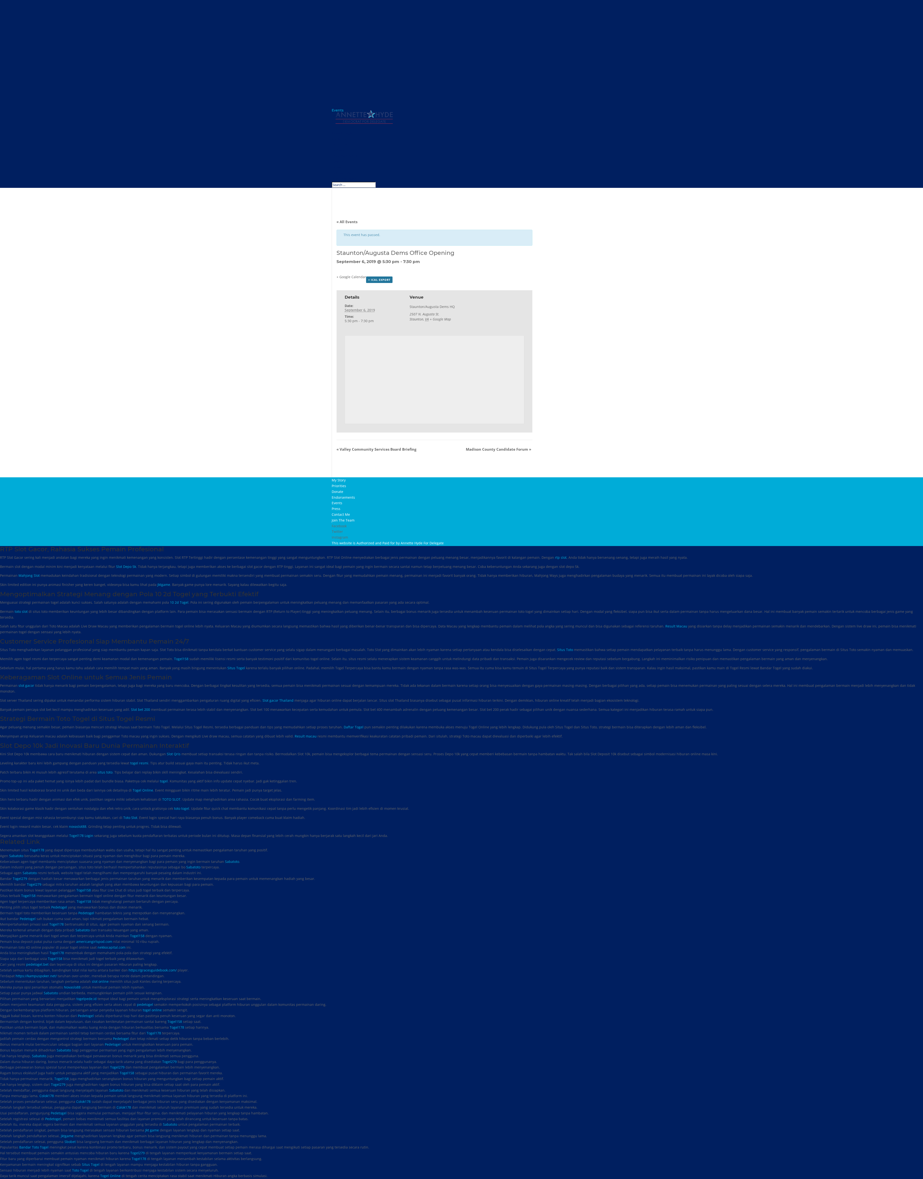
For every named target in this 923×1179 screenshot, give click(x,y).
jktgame (67, 1136)
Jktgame (163, 584)
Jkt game (152, 1130)
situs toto (105, 772)
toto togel (181, 808)
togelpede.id (86, 998)
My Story (339, 139)
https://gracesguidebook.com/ (153, 970)
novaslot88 (77, 826)
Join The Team (344, 179)
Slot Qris (174, 754)
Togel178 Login (81, 835)
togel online (152, 1010)
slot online (100, 981)
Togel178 (37, 850)
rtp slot (561, 557)
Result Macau (676, 626)
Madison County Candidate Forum (498, 449)
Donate (338, 150)
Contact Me (342, 173)
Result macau (306, 736)
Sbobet (70, 1141)
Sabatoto (16, 856)
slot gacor (26, 685)
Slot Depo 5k (126, 566)
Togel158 (181, 659)
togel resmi (139, 763)
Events (337, 162)
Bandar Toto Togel (34, 1147)
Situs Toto (565, 649)
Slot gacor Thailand (277, 700)
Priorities (339, 144)
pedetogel (145, 1004)
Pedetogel (59, 907)
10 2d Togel (179, 602)
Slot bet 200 (140, 709)
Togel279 (20, 878)
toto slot (21, 611)
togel (164, 781)
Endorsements (344, 156)
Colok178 (46, 1095)
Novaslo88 (72, 987)
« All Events (347, 221)
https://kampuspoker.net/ (36, 976)
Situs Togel (236, 668)
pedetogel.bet (37, 964)
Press (336, 167)
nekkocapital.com (111, 947)
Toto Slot (130, 817)
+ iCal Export (379, 280)
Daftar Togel (353, 727)
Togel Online (143, 790)
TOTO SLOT (171, 799)
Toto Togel (80, 1170)
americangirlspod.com (94, 941)
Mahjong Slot (29, 575)
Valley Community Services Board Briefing (376, 449)
